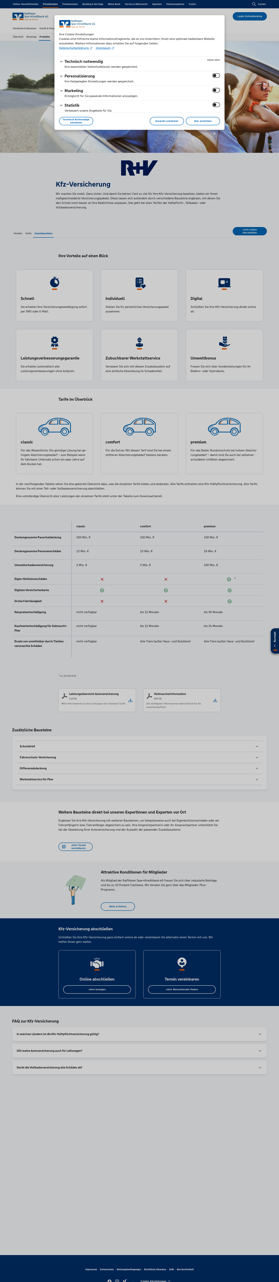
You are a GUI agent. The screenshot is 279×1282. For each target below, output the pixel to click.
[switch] (216, 75)
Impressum (103, 48)
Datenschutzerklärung (74, 48)
